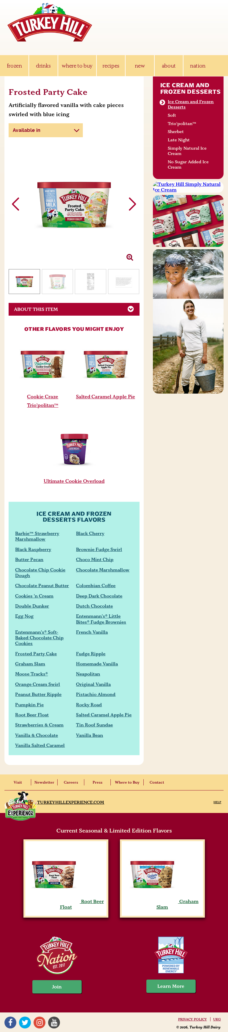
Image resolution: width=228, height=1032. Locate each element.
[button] (133, 204)
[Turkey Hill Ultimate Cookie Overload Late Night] (74, 474)
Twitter (25, 1022)
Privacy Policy (192, 1019)
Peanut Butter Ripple (38, 694)
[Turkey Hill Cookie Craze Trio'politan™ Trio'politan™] (43, 389)
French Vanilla (92, 632)
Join (57, 987)
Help (217, 802)
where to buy (77, 66)
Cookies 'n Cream (34, 596)
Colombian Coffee (95, 585)
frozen (14, 66)
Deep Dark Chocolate (99, 596)
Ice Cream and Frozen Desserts (190, 88)
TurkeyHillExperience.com (70, 802)
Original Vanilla (93, 684)
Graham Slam (30, 664)
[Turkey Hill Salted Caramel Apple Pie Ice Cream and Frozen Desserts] (106, 389)
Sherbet (176, 131)
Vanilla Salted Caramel (40, 745)
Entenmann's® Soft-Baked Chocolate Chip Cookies (39, 637)
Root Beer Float (32, 715)
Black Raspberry (33, 549)
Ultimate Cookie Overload (74, 481)
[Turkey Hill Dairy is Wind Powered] (171, 956)
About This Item (36, 309)
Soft (172, 115)
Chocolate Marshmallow (102, 570)
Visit (18, 782)
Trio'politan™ (182, 123)
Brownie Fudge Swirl (99, 549)
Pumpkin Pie (29, 704)
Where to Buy (127, 782)
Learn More (170, 986)
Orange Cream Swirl (37, 684)
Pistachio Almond (95, 694)
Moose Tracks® (31, 674)
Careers (71, 782)
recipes (110, 66)
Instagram (40, 1022)
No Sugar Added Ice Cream (188, 164)
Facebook (11, 1022)
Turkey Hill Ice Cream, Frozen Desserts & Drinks (49, 22)
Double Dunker (32, 606)
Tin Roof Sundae (94, 725)
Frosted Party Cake (36, 653)
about (169, 66)
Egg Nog (24, 616)
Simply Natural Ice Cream (187, 151)
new (140, 66)
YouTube (54, 1022)
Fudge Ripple (90, 653)
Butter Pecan (29, 559)
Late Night (179, 140)
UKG (217, 1019)
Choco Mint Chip (94, 559)
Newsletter (44, 782)
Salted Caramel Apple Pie (105, 397)
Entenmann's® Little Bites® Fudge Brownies (101, 618)
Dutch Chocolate (94, 606)
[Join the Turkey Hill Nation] (57, 972)
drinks (43, 66)
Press (97, 782)
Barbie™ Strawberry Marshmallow (37, 536)
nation (197, 66)
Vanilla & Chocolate (36, 735)
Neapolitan (88, 674)
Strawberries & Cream (39, 725)
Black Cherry (90, 533)
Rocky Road (89, 704)
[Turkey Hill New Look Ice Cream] (188, 221)
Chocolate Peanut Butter (42, 585)
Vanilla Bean (89, 735)
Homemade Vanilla (97, 664)
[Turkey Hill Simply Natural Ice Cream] (188, 187)
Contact (157, 782)
